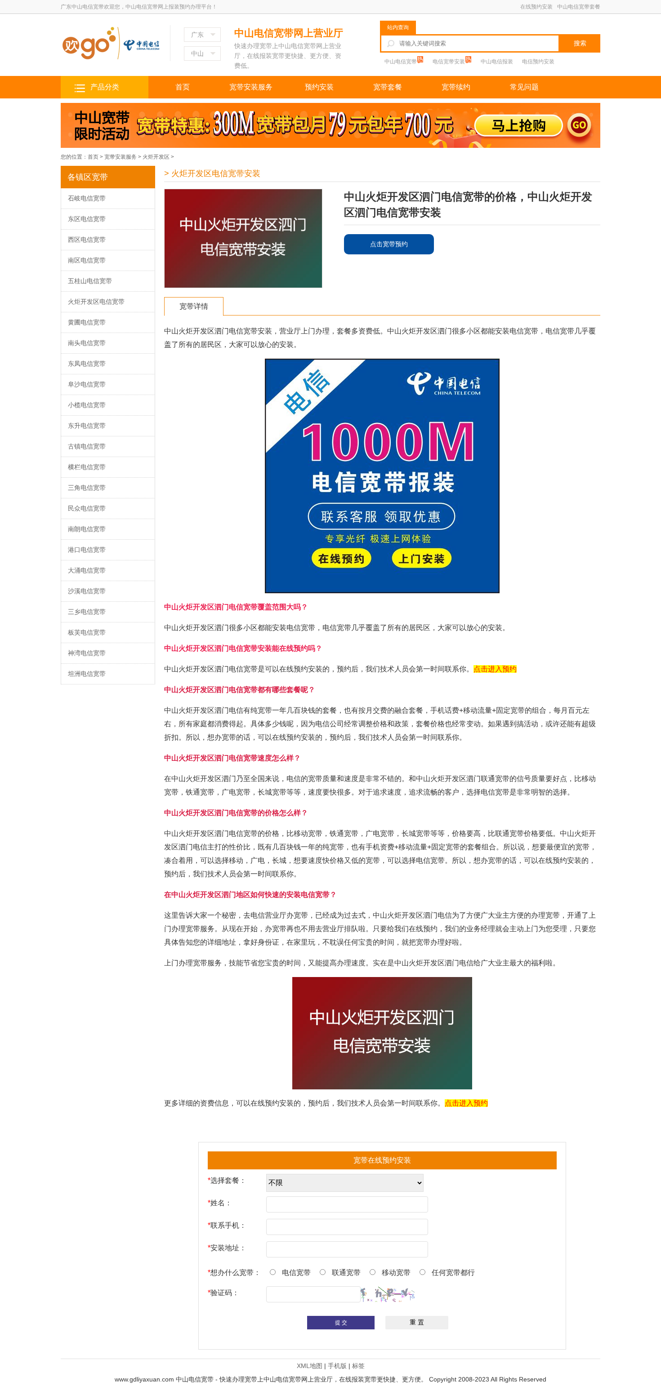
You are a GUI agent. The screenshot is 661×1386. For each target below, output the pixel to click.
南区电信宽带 (87, 260)
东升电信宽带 (87, 425)
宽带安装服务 (250, 87)
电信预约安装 (538, 61)
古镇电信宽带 (87, 446)
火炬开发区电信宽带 (96, 301)
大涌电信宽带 (87, 570)
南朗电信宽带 (87, 529)
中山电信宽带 (401, 61)
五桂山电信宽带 (90, 280)
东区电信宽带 (87, 218)
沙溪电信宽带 (87, 591)
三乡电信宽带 (87, 611)
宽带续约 (456, 87)
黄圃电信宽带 (87, 322)
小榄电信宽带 (87, 405)
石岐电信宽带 (87, 198)
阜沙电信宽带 (87, 384)
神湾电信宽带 (87, 653)
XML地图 (309, 1365)
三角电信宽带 (87, 487)
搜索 (580, 43)
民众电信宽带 (87, 508)
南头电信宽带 (87, 342)
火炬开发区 (156, 157)
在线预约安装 (536, 7)
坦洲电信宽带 (87, 673)
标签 (358, 1365)
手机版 (337, 1365)
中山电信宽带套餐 (578, 7)
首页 (182, 87)
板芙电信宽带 (87, 632)
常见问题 (524, 87)
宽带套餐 (387, 87)
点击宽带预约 (389, 244)
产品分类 (104, 87)
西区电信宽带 (87, 239)
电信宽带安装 (449, 61)
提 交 (341, 1322)
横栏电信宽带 (87, 467)
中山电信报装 (497, 61)
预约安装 (319, 87)
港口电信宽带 (87, 549)
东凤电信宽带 (87, 363)
